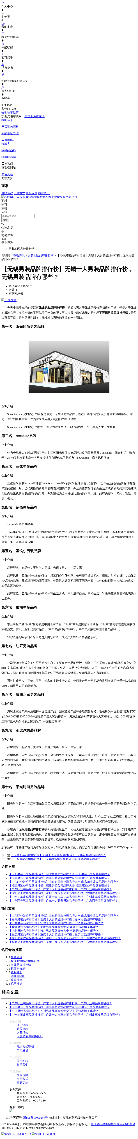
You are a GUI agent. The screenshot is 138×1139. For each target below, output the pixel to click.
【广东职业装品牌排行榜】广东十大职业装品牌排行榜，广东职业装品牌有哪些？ (60, 889)
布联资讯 (44, 193)
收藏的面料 (8, 150)
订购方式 (19, 193)
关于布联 (22, 1060)
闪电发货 (22, 1050)
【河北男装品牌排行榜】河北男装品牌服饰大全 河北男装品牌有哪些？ (53, 930)
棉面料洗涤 (18, 968)
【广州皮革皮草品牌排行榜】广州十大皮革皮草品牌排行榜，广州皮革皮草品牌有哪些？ (65, 896)
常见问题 (31, 193)
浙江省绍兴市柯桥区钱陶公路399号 (113, 1124)
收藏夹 (5, 143)
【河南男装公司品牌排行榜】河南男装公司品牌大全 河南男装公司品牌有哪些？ (59, 878)
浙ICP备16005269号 (36, 1117)
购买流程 (22, 1028)
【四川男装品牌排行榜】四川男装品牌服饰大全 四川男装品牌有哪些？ (53, 1010)
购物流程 (7, 193)
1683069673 (24, 1134)
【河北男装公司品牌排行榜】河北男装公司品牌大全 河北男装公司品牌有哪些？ (59, 874)
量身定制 (22, 1082)
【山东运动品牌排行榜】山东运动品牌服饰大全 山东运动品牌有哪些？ (56, 859)
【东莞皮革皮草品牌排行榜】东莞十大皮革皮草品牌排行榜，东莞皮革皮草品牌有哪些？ (65, 942)
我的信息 (7, 120)
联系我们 (22, 1064)
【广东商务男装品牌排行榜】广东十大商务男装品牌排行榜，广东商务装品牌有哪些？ (63, 900)
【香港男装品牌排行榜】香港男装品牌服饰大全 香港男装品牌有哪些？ (53, 926)
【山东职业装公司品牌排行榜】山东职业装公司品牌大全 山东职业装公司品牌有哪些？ (64, 881)
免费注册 (39, 116)
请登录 (28, 116)
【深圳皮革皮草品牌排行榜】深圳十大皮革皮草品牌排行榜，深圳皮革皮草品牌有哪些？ (65, 893)
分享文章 (10, 300)
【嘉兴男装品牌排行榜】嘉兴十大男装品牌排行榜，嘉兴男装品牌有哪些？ (56, 919)
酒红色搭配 (18, 976)
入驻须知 (22, 1032)
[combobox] (18, 216)
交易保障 (22, 1075)
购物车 (9, 139)
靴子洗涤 (16, 983)
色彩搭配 (16, 972)
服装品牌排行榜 (21, 964)
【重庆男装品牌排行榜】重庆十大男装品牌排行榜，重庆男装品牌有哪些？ (56, 934)
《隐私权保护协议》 (30, 1036)
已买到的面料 (10, 126)
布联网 (50, 1134)
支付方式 (22, 1078)
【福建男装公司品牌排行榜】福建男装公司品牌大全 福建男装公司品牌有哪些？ (59, 885)
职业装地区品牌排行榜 (25, 961)
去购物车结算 (10, 112)
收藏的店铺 (8, 157)
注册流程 (22, 1025)
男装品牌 (16, 957)
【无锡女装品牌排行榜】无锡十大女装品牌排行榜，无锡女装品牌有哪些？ (58, 855)
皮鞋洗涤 (16, 979)
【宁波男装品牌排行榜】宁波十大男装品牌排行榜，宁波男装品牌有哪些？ (56, 923)
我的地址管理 (10, 133)
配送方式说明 (25, 1046)
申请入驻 (7, 174)
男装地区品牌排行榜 (41, 255)
